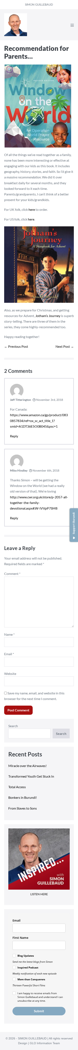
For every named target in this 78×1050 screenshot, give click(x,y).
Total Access (17, 787)
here (31, 209)
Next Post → (65, 346)
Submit (39, 1011)
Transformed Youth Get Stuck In (31, 776)
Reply (14, 436)
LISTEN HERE (39, 894)
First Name (20, 938)
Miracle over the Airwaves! (27, 766)
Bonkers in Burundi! (22, 797)
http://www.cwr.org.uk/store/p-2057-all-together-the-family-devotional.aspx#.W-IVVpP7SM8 (39, 502)
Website (10, 674)
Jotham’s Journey (47, 316)
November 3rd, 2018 (49, 399)
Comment (12, 574)
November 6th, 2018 (45, 470)
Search (13, 726)
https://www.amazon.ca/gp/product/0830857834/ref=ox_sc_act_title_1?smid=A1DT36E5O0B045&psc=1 (39, 420)
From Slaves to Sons (22, 808)
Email (9, 654)
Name (9, 634)
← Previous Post (16, 346)
